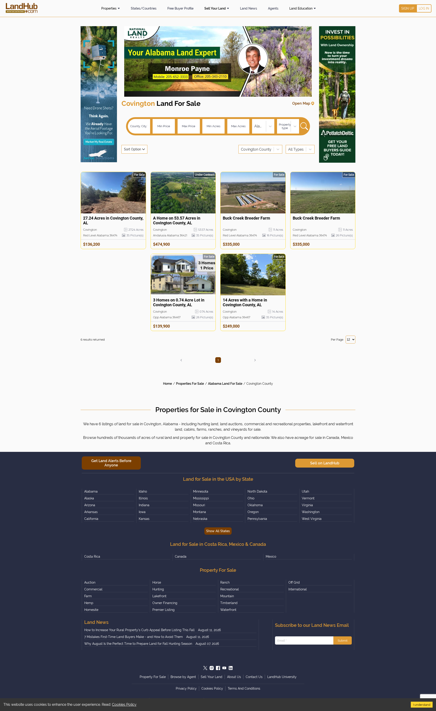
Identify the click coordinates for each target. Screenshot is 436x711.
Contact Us (254, 677)
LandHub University (282, 677)
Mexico (271, 556)
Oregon (253, 512)
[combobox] (254, 126)
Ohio (251, 498)
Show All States (218, 531)
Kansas (144, 519)
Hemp (88, 603)
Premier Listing (163, 610)
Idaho (143, 491)
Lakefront (159, 596)
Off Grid (294, 582)
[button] (181, 360)
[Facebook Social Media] (218, 668)
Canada (180, 556)
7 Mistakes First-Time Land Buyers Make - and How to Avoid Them (133, 637)
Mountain (227, 596)
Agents (273, 8)
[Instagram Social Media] (212, 668)
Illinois (143, 498)
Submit (342, 640)
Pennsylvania (257, 519)
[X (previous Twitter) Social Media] (205, 668)
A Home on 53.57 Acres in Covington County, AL (176, 220)
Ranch (225, 582)
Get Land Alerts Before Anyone (111, 463)
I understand (421, 704)
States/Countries (143, 8)
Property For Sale (153, 677)
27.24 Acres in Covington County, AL (113, 220)
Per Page (337, 339)
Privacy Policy (186, 688)
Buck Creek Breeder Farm (246, 218)
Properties (108, 8)
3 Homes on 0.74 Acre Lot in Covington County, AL (178, 302)
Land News (248, 8)
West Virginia (312, 519)
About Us (234, 677)
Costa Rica (92, 556)
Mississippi (201, 498)
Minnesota (200, 491)
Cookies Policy (124, 704)
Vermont (308, 498)
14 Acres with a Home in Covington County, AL (245, 302)
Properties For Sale (190, 383)
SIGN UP (407, 8)
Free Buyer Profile (180, 8)
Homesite (91, 610)
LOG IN (424, 8)
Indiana (144, 505)
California (91, 519)
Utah (305, 491)
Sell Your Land (215, 8)
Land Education (300, 8)
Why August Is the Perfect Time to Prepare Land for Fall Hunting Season (138, 643)
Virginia (307, 505)
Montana (199, 512)
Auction (89, 582)
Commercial (93, 589)
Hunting (158, 589)
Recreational (229, 589)
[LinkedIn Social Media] (231, 668)
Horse (156, 582)
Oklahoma (255, 505)
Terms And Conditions (244, 688)
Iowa (142, 512)
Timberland (229, 603)
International (297, 589)
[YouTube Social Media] (224, 668)
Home (167, 383)
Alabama (91, 491)
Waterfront (228, 610)
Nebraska (200, 519)
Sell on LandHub (324, 463)
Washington (311, 512)
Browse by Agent (183, 677)
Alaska (89, 498)
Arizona (89, 505)
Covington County (259, 383)
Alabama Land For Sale (225, 383)
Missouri (199, 505)
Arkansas (91, 512)
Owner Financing (164, 603)
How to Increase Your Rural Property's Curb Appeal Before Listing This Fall (139, 630)
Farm (88, 596)
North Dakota (257, 491)
